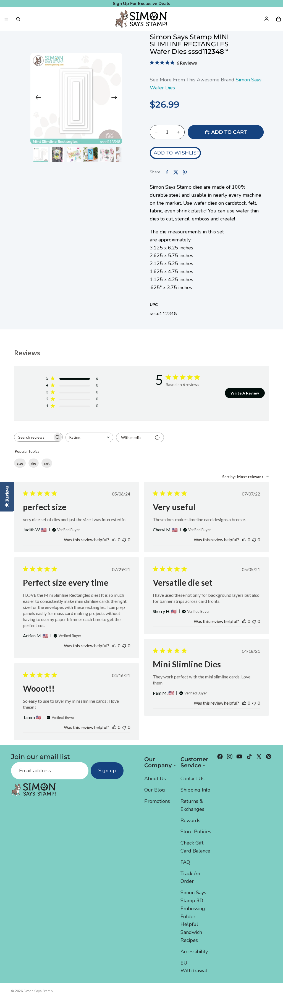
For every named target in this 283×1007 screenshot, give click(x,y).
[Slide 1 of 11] (40, 154)
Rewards (190, 820)
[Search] (18, 19)
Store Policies (195, 831)
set (47, 463)
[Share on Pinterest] (184, 172)
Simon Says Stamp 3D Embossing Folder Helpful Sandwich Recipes (193, 916)
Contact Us (192, 778)
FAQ (185, 862)
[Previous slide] (36, 98)
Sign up (107, 770)
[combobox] (89, 437)
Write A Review (244, 393)
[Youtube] (239, 756)
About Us (155, 778)
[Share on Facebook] (167, 172)
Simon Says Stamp (38, 991)
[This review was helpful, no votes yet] (114, 539)
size (20, 463)
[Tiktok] (249, 756)
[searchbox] (33, 437)
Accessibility (194, 951)
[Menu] (6, 19)
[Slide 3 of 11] (74, 154)
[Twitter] (259, 756)
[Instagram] (229, 756)
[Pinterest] (268, 756)
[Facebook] (220, 756)
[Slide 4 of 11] (90, 154)
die (33, 463)
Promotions (157, 801)
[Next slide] (116, 98)
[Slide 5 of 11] (107, 154)
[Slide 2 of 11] (57, 154)
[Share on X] (175, 172)
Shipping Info (195, 790)
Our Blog (154, 790)
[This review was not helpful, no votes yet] (124, 539)
